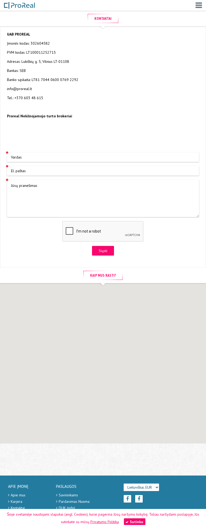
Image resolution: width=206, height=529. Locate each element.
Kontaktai (18, 507)
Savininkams (68, 495)
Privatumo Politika (104, 521)
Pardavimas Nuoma (74, 501)
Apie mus (18, 495)
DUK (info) (67, 507)
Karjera (16, 501)
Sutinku (136, 521)
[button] (103, 357)
